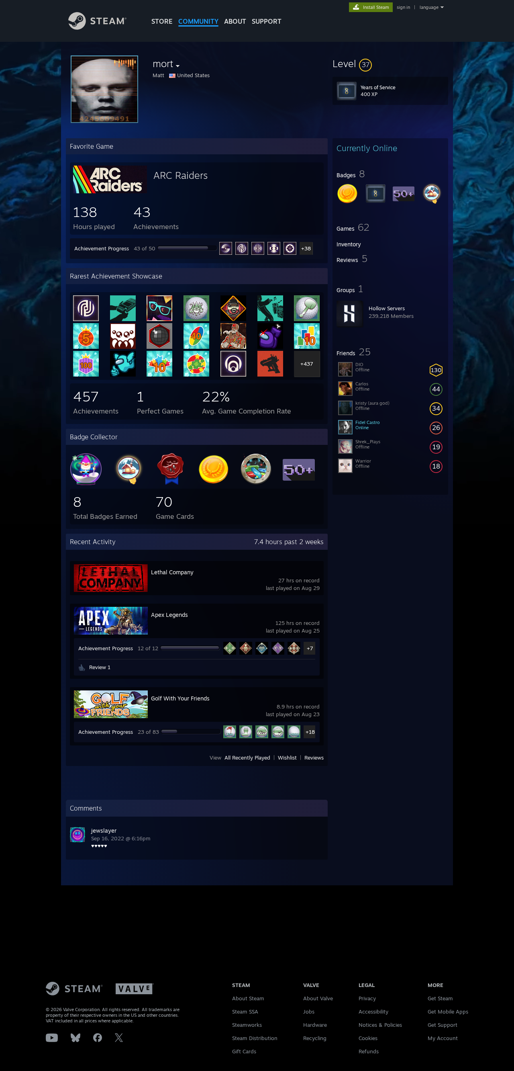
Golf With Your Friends (180, 698)
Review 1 (99, 667)
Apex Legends (169, 614)
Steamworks (247, 1025)
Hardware (315, 1025)
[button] (390, 63)
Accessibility (373, 1011)
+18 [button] (310, 732)
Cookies (368, 1038)
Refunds (369, 1051)
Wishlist (287, 757)
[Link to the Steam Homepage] (97, 27)
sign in (403, 7)
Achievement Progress (101, 248)
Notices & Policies (380, 1025)
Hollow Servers (387, 308)
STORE (162, 21)
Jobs (308, 1011)
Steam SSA (245, 1011)
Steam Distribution (254, 1038)
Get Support (442, 1025)
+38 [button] (306, 248)
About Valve (318, 998)
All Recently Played (247, 757)
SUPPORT (266, 21)
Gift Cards (244, 1051)
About (235, 21)
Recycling (314, 1038)
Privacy (367, 998)
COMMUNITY (198, 21)
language (429, 7)
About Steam (248, 998)
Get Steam (440, 998)
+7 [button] (310, 648)
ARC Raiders (180, 175)
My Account (443, 1038)
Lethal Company (172, 572)
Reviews (314, 757)
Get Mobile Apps (448, 1011)
